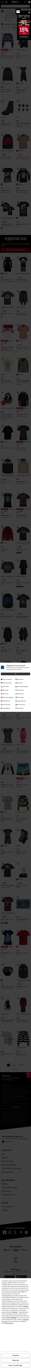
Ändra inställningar (15, 1365)
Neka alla (15, 1360)
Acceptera (15, 1355)
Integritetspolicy (9, 1323)
